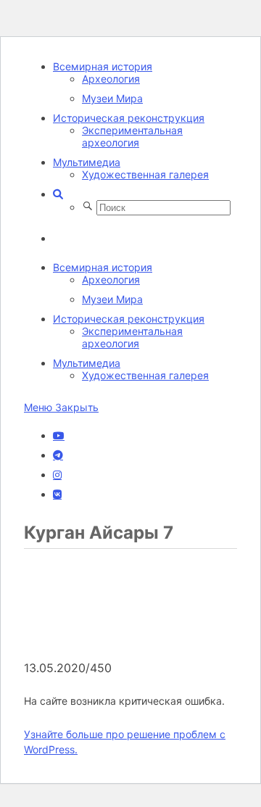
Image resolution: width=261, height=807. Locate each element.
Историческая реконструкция (128, 118)
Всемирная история (102, 66)
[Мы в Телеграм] (58, 455)
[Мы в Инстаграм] (57, 475)
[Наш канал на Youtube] (59, 436)
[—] (132, 653)
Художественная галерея (145, 174)
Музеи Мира (112, 98)
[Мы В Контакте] (57, 494)
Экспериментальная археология (132, 136)
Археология (111, 79)
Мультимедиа (86, 162)
